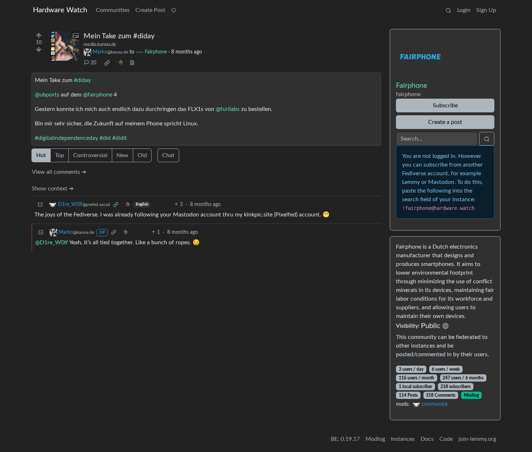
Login (463, 10)
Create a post (445, 122)
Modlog (471, 395)
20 (93, 62)
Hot (41, 155)
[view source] (132, 63)
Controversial (90, 155)
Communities (113, 10)
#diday (82, 80)
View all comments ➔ (59, 172)
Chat (168, 155)
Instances (403, 439)
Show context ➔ (52, 188)
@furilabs (228, 109)
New (122, 155)
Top (59, 155)
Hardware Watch (60, 10)
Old (142, 155)
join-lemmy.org (477, 439)
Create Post (150, 10)
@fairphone (97, 95)
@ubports (47, 95)
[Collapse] (40, 204)
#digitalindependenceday (66, 138)
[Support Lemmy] (173, 10)
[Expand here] (64, 46)
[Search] (448, 10)
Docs (427, 439)
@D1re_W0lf (51, 242)
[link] (107, 63)
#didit (119, 138)
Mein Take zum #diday (119, 36)
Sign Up (486, 10)
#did (105, 138)
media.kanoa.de (100, 44)
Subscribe (445, 105)
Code (446, 439)
